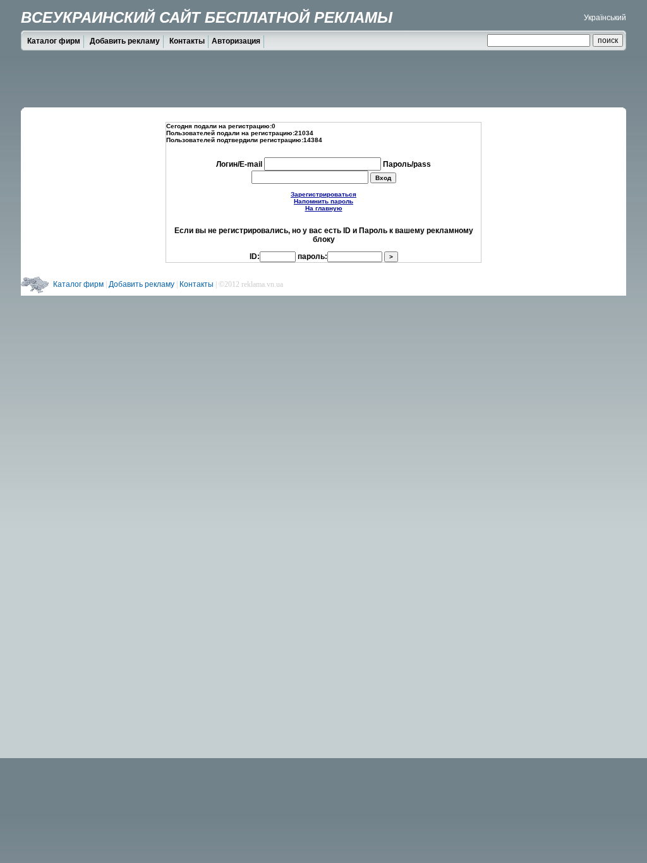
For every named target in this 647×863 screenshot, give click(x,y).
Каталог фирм (53, 41)
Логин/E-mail (240, 164)
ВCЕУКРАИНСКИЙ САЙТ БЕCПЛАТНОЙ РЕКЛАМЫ (206, 17)
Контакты (187, 41)
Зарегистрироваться (323, 194)
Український (605, 17)
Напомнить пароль (323, 201)
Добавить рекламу (125, 41)
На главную (323, 208)
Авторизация (236, 41)
